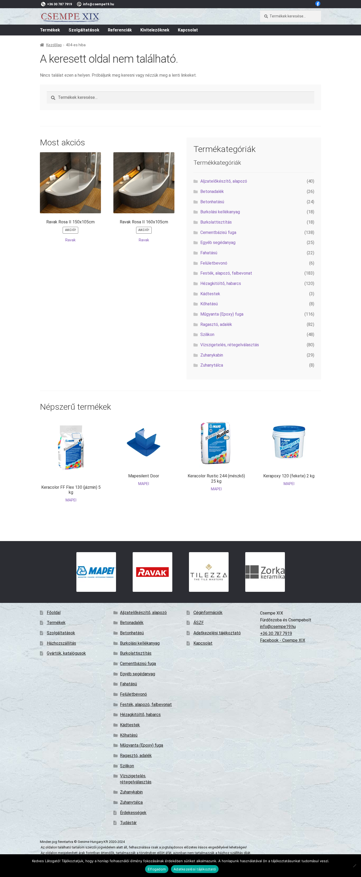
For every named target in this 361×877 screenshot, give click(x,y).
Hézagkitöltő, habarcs (220, 283)
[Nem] (354, 865)
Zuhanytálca (211, 365)
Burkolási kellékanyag (220, 211)
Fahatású (208, 252)
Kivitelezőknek (154, 30)
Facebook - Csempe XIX (282, 640)
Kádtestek (210, 293)
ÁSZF (198, 622)
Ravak (70, 240)
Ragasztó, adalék (216, 324)
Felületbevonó (213, 263)
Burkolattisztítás (216, 222)
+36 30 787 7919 (276, 633)
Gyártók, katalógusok (66, 653)
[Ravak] (152, 572)
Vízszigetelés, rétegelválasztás (229, 344)
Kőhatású (209, 303)
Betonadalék (212, 191)
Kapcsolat (188, 30)
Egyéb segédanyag (217, 242)
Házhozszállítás (61, 643)
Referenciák (120, 30)
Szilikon (207, 334)
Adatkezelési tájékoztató (217, 632)
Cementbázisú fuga (218, 232)
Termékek (50, 30)
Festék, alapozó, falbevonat (226, 273)
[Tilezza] (208, 572)
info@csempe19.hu (278, 626)
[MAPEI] (96, 572)
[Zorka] (264, 572)
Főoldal (54, 612)
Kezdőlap (54, 45)
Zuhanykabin (211, 355)
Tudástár (128, 822)
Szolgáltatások (83, 30)
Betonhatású (212, 201)
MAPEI (71, 500)
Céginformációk (208, 612)
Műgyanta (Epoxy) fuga (221, 314)
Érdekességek (133, 812)
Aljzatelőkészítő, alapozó (223, 181)
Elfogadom (157, 869)
